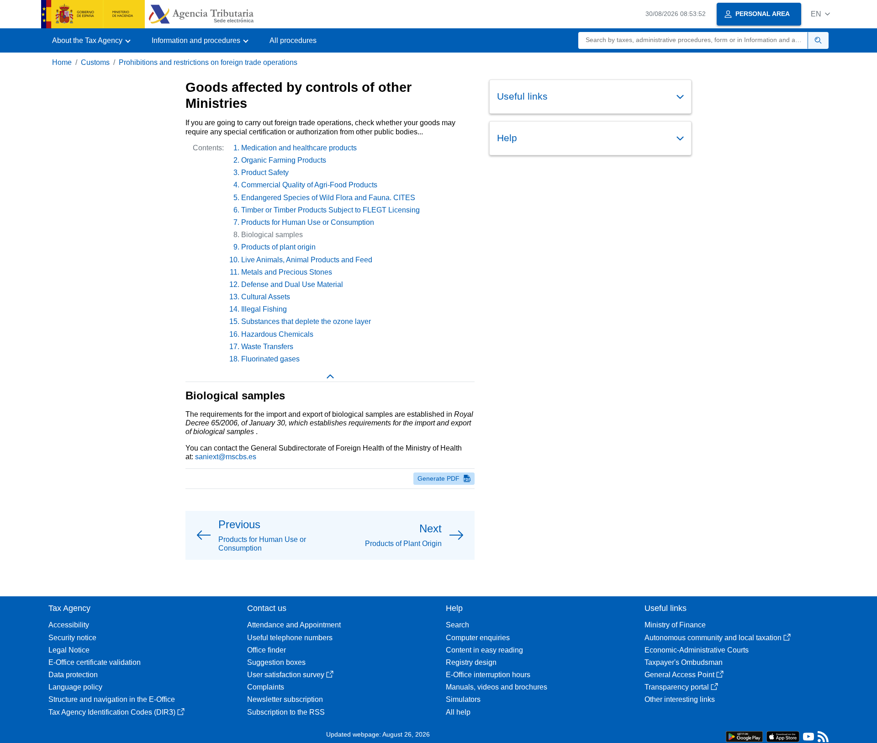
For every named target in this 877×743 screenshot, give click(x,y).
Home (62, 62)
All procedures (293, 40)
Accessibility (68, 625)
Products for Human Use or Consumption (307, 222)
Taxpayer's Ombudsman (684, 662)
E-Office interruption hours (488, 675)
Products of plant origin (278, 247)
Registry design (471, 662)
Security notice (72, 638)
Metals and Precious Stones (286, 272)
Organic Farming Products (283, 160)
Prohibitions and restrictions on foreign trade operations (208, 62)
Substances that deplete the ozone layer (306, 321)
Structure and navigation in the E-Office (111, 699)
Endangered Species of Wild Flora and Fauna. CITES (328, 198)
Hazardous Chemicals (277, 334)
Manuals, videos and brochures (496, 687)
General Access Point (679, 675)
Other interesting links (680, 699)
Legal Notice (69, 650)
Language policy (75, 687)
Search (457, 625)
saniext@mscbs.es (225, 457)
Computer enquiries (478, 638)
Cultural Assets (265, 297)
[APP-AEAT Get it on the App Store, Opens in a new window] (782, 736)
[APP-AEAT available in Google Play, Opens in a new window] (744, 736)
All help (458, 712)
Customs (95, 62)
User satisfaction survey (285, 675)
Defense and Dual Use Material (292, 284)
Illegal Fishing (264, 309)
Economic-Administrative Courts (697, 650)
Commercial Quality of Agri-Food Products (309, 185)
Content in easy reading (484, 650)
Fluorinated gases (270, 359)
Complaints (265, 687)
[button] (820, 14)
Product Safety (265, 172)
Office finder (266, 650)
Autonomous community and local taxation (713, 638)
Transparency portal (677, 687)
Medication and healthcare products (299, 148)
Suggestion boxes (276, 662)
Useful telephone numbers (290, 638)
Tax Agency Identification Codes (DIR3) (111, 712)
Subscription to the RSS (286, 712)
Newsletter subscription (285, 699)
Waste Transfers (267, 346)
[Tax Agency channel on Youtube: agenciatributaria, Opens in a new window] (808, 739)
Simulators (463, 699)
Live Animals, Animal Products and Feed (306, 260)
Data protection (73, 675)
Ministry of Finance (675, 625)
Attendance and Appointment (294, 625)
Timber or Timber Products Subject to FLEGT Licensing (330, 210)
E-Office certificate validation (94, 662)
